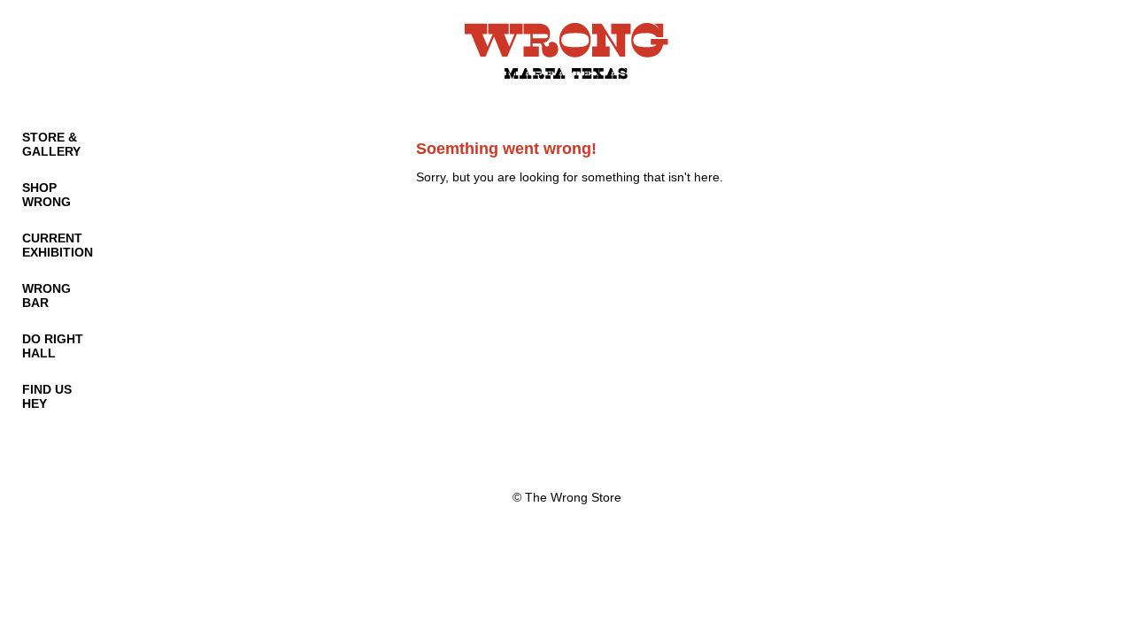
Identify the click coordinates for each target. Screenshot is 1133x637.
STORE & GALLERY (51, 144)
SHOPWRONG (46, 194)
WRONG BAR (46, 295)
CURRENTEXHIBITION (57, 245)
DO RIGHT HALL (52, 346)
